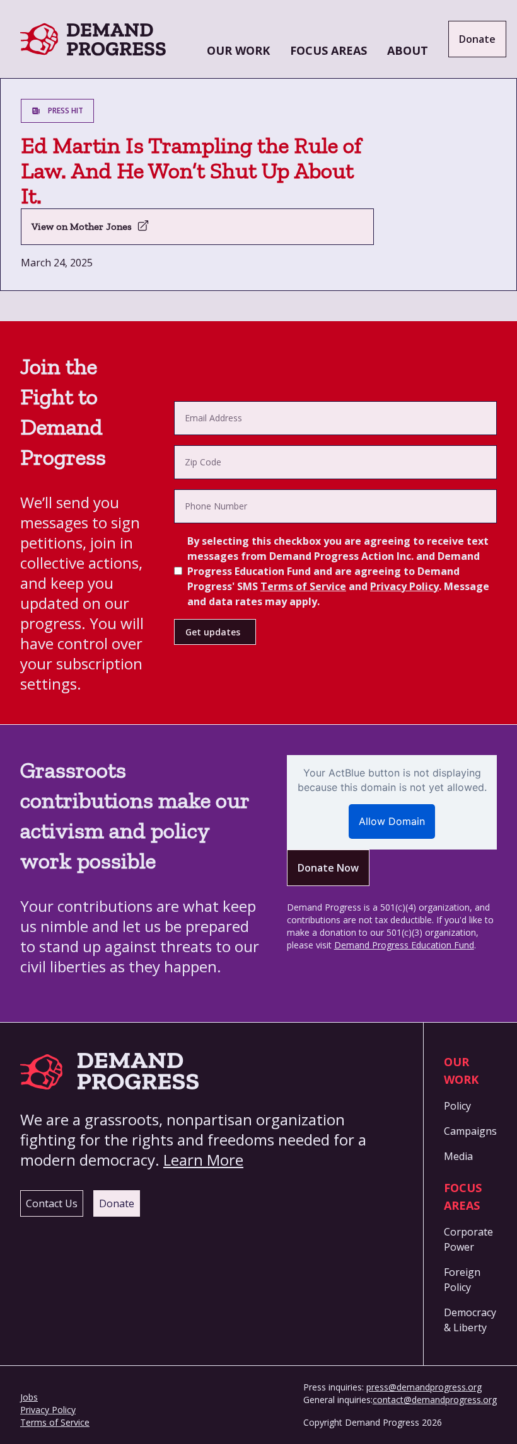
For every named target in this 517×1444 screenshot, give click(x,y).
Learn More (203, 1159)
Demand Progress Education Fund (404, 945)
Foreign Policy (462, 1279)
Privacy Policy (404, 586)
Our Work (238, 50)
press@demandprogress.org (424, 1387)
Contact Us (52, 1203)
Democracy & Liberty (470, 1319)
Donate (477, 39)
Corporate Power (468, 1239)
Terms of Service (303, 586)
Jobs (29, 1397)
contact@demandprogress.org (435, 1400)
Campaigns (470, 1131)
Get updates (212, 632)
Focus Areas (328, 50)
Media (458, 1156)
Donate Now (328, 868)
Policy (457, 1106)
